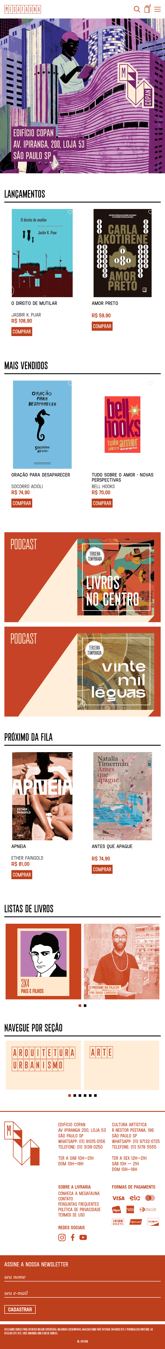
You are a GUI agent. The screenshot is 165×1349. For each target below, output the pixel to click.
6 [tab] (95, 1095)
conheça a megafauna (79, 1193)
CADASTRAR (20, 1309)
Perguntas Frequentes (78, 1204)
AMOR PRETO (30, 303)
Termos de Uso (71, 1215)
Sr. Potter (109, 303)
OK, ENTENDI (82, 1341)
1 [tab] (80, 1005)
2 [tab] (85, 1005)
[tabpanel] (43, 962)
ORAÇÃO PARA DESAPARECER (40, 475)
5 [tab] (90, 1095)
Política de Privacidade (79, 1209)
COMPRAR (27, 326)
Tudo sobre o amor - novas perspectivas (122, 477)
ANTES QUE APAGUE (112, 846)
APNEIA (18, 846)
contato (65, 1199)
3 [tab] (80, 1095)
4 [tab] (85, 1095)
